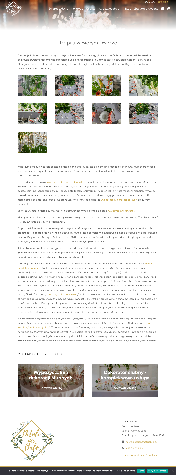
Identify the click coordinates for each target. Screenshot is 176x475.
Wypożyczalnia (109, 8)
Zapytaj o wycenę (146, 8)
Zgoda (141, 471)
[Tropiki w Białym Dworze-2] (69, 124)
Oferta (91, 8)
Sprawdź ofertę (51, 388)
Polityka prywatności (157, 471)
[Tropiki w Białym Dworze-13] (32, 153)
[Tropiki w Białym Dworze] (69, 95)
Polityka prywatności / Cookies (139, 455)
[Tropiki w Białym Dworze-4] (32, 95)
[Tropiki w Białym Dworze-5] (106, 95)
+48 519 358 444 (135, 448)
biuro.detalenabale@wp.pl (141, 442)
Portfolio (77, 8)
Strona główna (58, 8)
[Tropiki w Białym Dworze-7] (143, 95)
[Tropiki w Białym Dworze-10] (106, 124)
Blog (128, 8)
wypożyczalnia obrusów (62, 294)
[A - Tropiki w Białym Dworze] (143, 124)
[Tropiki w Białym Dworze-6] (32, 124)
